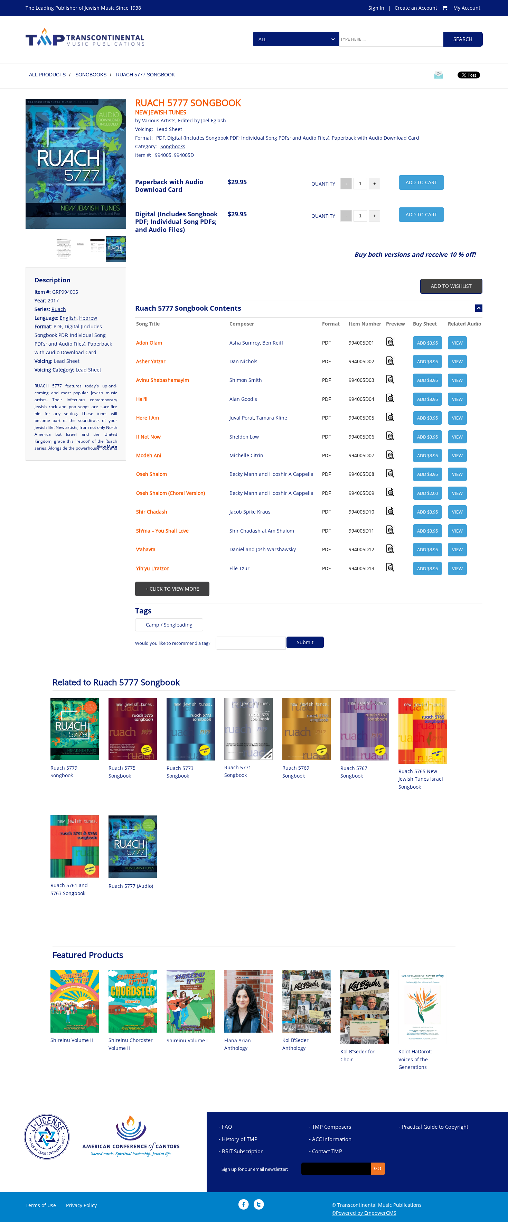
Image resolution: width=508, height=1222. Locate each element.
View (457, 343)
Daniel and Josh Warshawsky (262, 549)
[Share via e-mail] (438, 76)
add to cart (421, 182)
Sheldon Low (244, 436)
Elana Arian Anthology (237, 1044)
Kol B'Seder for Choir (357, 1055)
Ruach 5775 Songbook (122, 771)
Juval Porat (241, 417)
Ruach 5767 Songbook (353, 772)
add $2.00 (427, 493)
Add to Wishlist (451, 286)
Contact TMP (327, 1151)
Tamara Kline (271, 417)
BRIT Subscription (243, 1151)
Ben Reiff (272, 342)
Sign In (376, 7)
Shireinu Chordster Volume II (131, 1044)
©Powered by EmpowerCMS (364, 1213)
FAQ (227, 1126)
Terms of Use (41, 1205)
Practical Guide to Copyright (435, 1126)
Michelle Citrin (246, 455)
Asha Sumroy (244, 342)
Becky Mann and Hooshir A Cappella (271, 474)
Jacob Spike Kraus (250, 511)
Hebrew (88, 317)
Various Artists (159, 120)
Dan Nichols (243, 361)
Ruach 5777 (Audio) (131, 886)
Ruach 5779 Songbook (63, 771)
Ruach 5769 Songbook (295, 771)
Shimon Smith (245, 380)
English (68, 317)
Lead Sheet (88, 369)
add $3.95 (427, 343)
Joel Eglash (213, 120)
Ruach (58, 309)
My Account (466, 7)
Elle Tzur (239, 568)
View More (107, 446)
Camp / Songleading (169, 624)
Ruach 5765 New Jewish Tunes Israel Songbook (420, 779)
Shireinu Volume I (187, 1040)
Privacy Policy (81, 1205)
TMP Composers (331, 1126)
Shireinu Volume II (71, 1040)
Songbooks (172, 146)
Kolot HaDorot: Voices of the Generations (415, 1059)
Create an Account (416, 7)
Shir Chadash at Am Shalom (261, 530)
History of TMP (239, 1139)
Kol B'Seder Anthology (295, 1044)
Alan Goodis (243, 399)
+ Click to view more (172, 588)
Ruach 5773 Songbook (180, 772)
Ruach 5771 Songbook (237, 771)
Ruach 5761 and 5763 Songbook (69, 889)
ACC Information (331, 1139)
